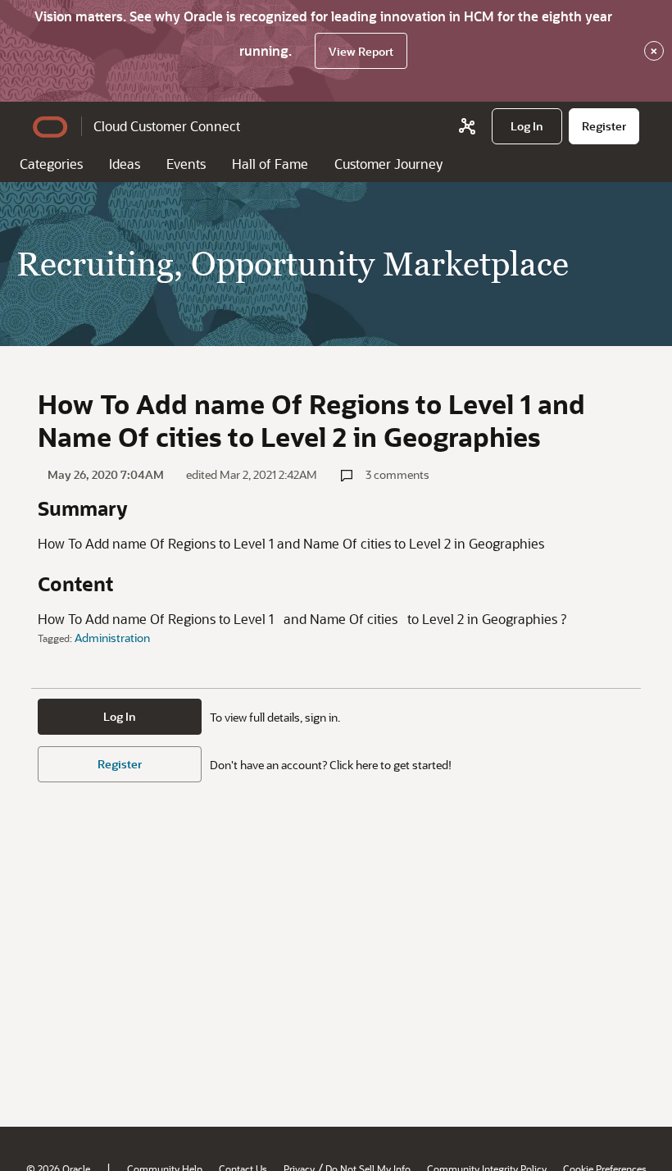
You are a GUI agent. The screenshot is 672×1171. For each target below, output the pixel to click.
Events (186, 163)
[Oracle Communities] (467, 126)
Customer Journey (388, 163)
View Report (361, 51)
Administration (112, 637)
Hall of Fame (270, 163)
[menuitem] (527, 126)
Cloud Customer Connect (166, 125)
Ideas (124, 163)
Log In (119, 716)
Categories (51, 163)
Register (120, 764)
